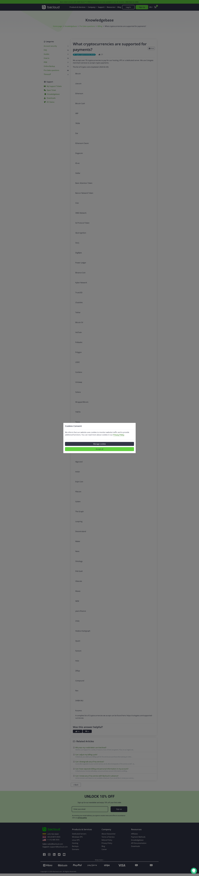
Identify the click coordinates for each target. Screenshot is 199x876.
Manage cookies (99, 444)
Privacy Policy (118, 435)
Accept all (99, 449)
